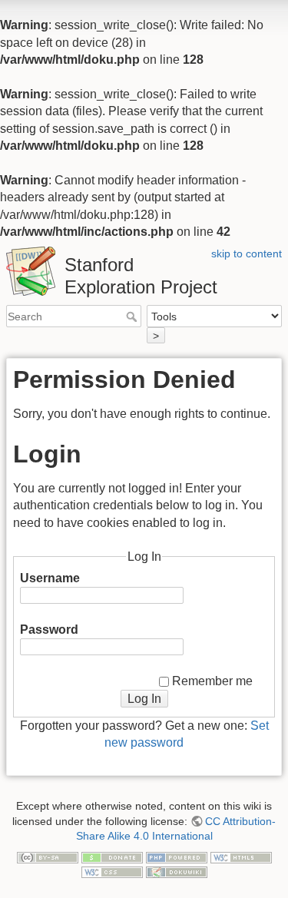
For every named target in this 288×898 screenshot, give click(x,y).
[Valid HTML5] (241, 856)
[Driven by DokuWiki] (176, 872)
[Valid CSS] (112, 872)
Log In (144, 698)
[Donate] (112, 856)
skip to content (246, 253)
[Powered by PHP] (176, 856)
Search (133, 316)
